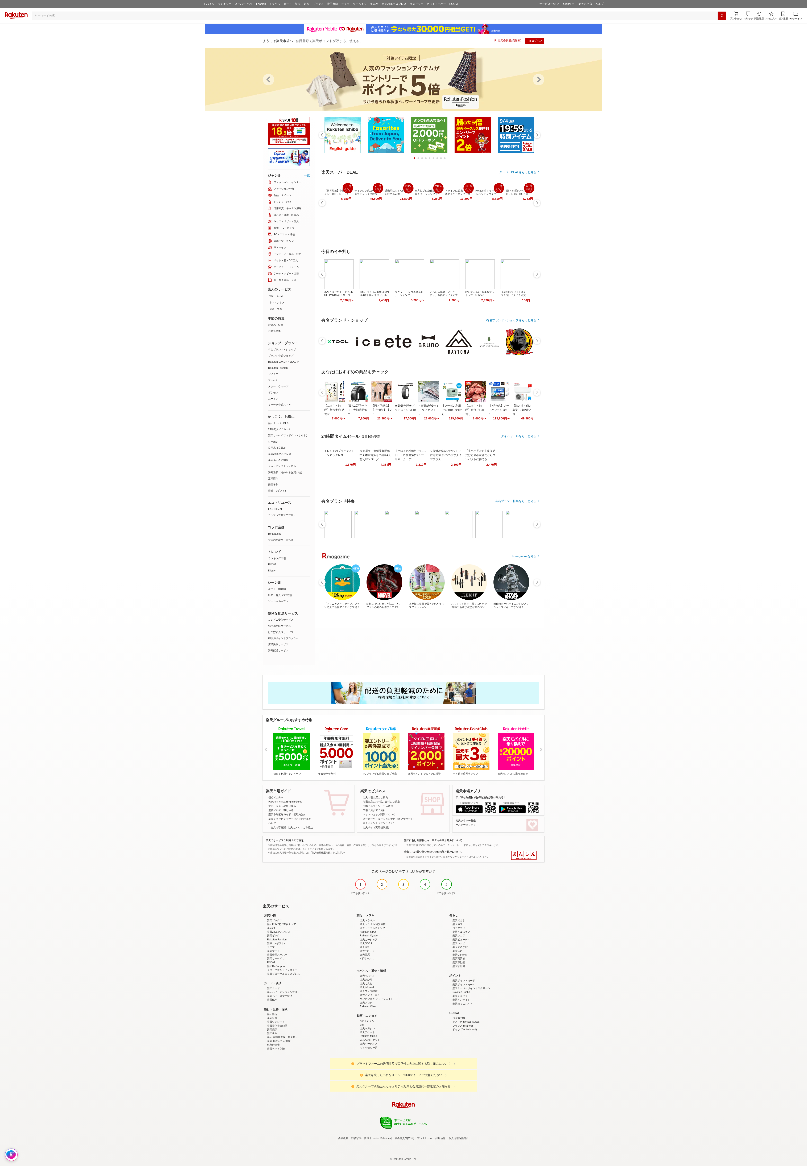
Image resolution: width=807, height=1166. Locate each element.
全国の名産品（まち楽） (282, 539)
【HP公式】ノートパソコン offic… (499, 410)
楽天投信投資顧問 (277, 1025)
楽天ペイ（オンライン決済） (283, 992)
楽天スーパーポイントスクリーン (471, 988)
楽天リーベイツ (276, 958)
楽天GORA (366, 943)
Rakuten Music (368, 1036)
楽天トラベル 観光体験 (373, 924)
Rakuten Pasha (461, 992)
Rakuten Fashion (278, 367)
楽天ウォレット (276, 1021)
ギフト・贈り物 (277, 589)
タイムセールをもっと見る (518, 436)
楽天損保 (272, 1029)
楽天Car (457, 950)
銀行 (306, 3)
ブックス (318, 3)
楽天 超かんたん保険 (278, 1040)
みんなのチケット (370, 1039)
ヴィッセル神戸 (368, 1047)
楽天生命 (272, 1033)
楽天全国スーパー (277, 954)
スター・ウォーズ (278, 386)
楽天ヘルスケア (461, 931)
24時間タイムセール (279, 429)
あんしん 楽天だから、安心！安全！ (524, 855)
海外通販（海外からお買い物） (285, 472)
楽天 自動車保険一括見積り (282, 1037)
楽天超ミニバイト (462, 1003)
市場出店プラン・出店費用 (378, 806)
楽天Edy (272, 999)
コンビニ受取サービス (280, 619)
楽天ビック (416, 3)
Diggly (272, 570)
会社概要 (343, 1138)
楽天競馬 (365, 954)
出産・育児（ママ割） (280, 595)
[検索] (722, 16)
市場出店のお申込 (373, 801)
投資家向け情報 (360, 1138)
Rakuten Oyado (369, 935)
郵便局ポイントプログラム (283, 638)
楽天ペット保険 (276, 1048)
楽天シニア (458, 935)
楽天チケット (367, 1032)
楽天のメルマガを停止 (300, 827)
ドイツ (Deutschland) (464, 1029)
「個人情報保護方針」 (321, 852)
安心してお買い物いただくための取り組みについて (433, 851)
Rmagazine (274, 533)
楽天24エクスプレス (394, 3)
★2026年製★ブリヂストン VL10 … (405, 410)
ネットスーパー (436, 3)
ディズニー (274, 374)
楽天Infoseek (367, 987)
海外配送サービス (278, 650)
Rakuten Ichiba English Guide (285, 801)
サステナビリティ (466, 824)
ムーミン (273, 398)
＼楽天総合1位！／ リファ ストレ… (428, 410)
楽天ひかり (366, 979)
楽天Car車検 (459, 954)
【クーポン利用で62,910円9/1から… (452, 410)
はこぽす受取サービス (280, 632)
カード (288, 3)
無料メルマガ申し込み (281, 810)
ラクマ (345, 3)
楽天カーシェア (368, 939)
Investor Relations (380, 1138)
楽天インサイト (461, 999)
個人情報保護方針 (459, 1138)
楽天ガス (457, 924)
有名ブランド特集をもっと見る (515, 501)
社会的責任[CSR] (404, 1138)
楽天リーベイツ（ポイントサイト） (288, 435)
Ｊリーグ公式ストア (279, 404)
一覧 (307, 175)
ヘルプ (599, 3)
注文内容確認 (278, 827)
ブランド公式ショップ (280, 355)
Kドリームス (367, 958)
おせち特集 (274, 331)
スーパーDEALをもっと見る (517, 172)
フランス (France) (462, 1025)
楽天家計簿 (458, 966)
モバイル (208, 3)
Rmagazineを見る (524, 556)
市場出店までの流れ (374, 810)
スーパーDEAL (244, 3)
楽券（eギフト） (277, 490)
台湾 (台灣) (458, 1018)
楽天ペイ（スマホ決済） (281, 995)
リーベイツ (360, 3)
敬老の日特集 (275, 325)
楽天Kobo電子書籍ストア (281, 924)
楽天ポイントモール (463, 984)
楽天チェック (460, 995)
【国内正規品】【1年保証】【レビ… (381, 410)
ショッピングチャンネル (282, 466)
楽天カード (273, 988)
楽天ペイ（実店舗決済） (376, 827)
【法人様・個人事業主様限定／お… (521, 410)
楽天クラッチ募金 (466, 820)
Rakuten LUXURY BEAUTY (284, 361)
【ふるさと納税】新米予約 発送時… (334, 410)
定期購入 (273, 478)
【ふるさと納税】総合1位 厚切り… (474, 410)
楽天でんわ (366, 983)
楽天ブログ (366, 1002)
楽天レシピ (458, 943)
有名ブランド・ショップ (282, 349)
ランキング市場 (277, 558)
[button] (748, 15)
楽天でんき (458, 920)
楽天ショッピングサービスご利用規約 (289, 818)
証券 (298, 3)
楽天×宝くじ (367, 950)
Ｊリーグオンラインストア (282, 970)
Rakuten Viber (368, 1006)
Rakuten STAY (368, 931)
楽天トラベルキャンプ (372, 928)
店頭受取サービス (278, 644)
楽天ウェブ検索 (368, 991)
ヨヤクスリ (458, 928)
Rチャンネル (367, 1020)
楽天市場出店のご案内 (375, 797)
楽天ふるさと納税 (278, 460)
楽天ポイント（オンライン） (379, 823)
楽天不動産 (458, 962)
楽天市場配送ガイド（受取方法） (287, 814)
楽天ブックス (274, 920)
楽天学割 (273, 484)
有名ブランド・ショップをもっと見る (511, 320)
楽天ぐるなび (460, 947)
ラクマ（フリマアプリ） (282, 515)
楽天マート (273, 950)
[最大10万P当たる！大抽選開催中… (357, 410)
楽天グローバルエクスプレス (283, 973)
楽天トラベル (367, 920)
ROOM (453, 3)
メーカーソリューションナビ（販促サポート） (389, 818)
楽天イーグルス (368, 1043)
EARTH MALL (276, 509)
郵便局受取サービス (279, 625)
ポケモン (273, 392)
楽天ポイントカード (463, 980)
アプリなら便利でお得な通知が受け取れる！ (481, 797)
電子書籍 (332, 3)
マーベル (273, 380)
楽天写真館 (458, 958)
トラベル (274, 3)
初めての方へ (276, 797)
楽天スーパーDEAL (279, 423)
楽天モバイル (367, 975)
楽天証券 (272, 1018)
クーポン (273, 441)
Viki (362, 1024)
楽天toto (364, 947)
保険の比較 (273, 1044)
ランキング (224, 3)
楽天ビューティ (461, 939)
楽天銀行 (272, 1014)
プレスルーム (424, 1138)
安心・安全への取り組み (282, 806)
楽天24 (374, 3)
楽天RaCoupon (276, 966)
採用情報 (440, 1138)
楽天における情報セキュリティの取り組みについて (433, 840)
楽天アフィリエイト (371, 994)
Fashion (261, 3)
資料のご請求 (392, 801)
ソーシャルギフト (278, 601)
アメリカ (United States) (466, 1021)
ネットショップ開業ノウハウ (379, 814)
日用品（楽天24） (278, 447)
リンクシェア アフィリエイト (376, 998)
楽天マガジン (367, 1028)
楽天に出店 (585, 3)
